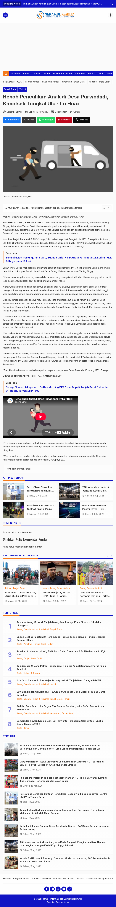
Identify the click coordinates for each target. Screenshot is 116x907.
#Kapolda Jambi (50, 81)
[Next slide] (111, 555)
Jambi (53, 684)
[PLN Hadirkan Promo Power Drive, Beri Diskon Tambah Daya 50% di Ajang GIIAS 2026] (69, 510)
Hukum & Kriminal (62, 73)
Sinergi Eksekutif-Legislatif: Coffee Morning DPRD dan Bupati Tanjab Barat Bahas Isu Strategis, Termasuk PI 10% (57, 389)
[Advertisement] (58, 45)
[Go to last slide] (107, 555)
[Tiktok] (69, 889)
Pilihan (8, 588)
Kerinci (98, 588)
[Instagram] (52, 889)
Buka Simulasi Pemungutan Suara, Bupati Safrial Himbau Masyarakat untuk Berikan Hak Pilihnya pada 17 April (59, 259)
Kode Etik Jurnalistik (41, 878)
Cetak (76, 111)
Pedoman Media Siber (63, 878)
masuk (18, 546)
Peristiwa (80, 73)
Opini (100, 73)
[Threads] (58, 889)
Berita (26, 73)
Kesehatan (55, 714)
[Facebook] (46, 889)
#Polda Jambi (32, 81)
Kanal (47, 73)
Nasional (15, 73)
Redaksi (80, 878)
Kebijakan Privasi (21, 878)
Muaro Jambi (49, 588)
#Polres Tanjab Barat (99, 81)
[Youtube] (63, 889)
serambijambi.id (33, 242)
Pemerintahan (63, 588)
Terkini (22, 89)
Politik (91, 73)
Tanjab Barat (10, 89)
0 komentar (61, 111)
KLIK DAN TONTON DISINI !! (46, 376)
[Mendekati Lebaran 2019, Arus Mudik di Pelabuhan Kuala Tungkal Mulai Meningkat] (21, 573)
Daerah (36, 73)
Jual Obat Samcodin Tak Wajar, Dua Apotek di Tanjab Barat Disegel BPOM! (59, 680)
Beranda (7, 878)
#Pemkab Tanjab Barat (73, 81)
